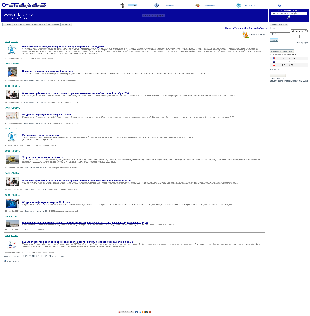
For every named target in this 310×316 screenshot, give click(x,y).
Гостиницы (66, 24)
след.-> (55, 256)
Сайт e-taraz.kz (30, 230)
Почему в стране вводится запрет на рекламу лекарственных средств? (63, 46)
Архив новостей (13, 261)
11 (30, 256)
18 (50, 256)
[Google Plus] (150, 312)
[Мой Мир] (146, 312)
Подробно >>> (274, 69)
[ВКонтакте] (136, 312)
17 (47, 256)
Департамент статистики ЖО (35, 80)
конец (63, 256)
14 (39, 256)
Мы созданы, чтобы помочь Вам (40, 135)
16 (45, 256)
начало (7, 256)
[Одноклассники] (143, 312)
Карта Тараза (53, 24)
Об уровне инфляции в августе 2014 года (46, 202)
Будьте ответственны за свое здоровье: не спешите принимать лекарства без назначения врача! (78, 242)
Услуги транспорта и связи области (42, 157)
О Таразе (7, 24)
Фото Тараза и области (35, 24)
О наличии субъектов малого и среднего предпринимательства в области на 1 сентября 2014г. (76, 180)
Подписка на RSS (257, 34)
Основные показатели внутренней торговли (47, 71)
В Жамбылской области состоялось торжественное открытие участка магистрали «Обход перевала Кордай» (85, 222)
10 (27, 256)
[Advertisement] (134, 287)
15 (42, 256)
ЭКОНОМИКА (12, 63)
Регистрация (302, 43)
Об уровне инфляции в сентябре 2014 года (47, 114)
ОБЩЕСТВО (11, 41)
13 (36, 256)
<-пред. (16, 256)
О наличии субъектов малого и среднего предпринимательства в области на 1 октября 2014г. (76, 93)
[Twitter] (140, 312)
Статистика (19, 24)
